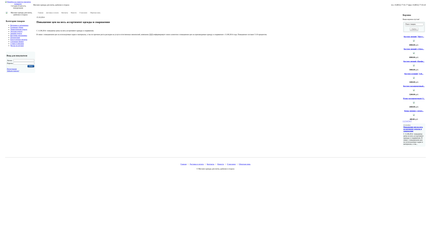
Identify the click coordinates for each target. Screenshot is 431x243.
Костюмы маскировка (18, 35)
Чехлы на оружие (17, 46)
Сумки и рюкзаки (17, 44)
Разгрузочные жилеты (18, 39)
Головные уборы (16, 27)
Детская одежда (16, 31)
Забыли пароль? (13, 71)
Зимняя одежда (16, 33)
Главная (40, 13)
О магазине (83, 13)
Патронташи (15, 37)
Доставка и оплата (52, 13)
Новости (74, 13)
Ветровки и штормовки (19, 25)
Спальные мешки (17, 42)
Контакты (65, 13)
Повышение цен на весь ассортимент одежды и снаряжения (413, 129)
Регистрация (12, 69)
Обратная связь (95, 13)
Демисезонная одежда (18, 29)
